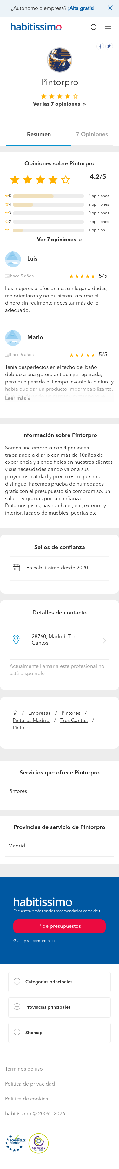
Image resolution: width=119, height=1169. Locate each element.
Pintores (71, 713)
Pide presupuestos (59, 1158)
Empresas (39, 713)
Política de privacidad (30, 1084)
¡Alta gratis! (81, 8)
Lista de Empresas (29, 1049)
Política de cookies (26, 1099)
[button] (59, 982)
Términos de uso (24, 1069)
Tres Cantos (74, 720)
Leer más (15, 398)
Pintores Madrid (31, 720)
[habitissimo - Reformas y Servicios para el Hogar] (29, 28)
